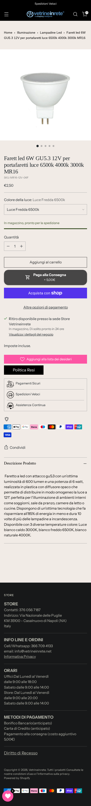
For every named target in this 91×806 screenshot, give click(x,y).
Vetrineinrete (37, 769)
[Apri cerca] (75, 14)
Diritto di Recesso (21, 753)
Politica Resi (24, 370)
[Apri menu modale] (6, 14)
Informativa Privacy (20, 656)
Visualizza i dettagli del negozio (31, 334)
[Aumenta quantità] (21, 246)
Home (8, 32)
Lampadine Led (51, 32)
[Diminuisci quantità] (8, 246)
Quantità (11, 237)
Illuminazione (26, 32)
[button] (7, 796)
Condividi (17, 447)
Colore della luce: (34, 200)
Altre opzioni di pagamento (45, 307)
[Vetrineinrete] (45, 14)
